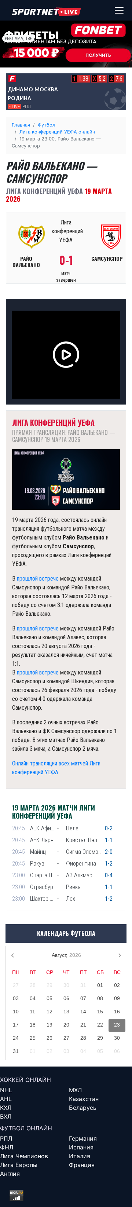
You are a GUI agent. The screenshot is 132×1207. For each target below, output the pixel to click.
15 (100, 1011)
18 (33, 1025)
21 (83, 1025)
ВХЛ (5, 1116)
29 (49, 985)
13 (66, 1011)
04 (33, 998)
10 (16, 1011)
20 (66, 1025)
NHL (6, 1090)
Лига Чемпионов (24, 1156)
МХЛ (75, 1090)
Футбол (46, 125)
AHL (6, 1098)
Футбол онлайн (26, 1128)
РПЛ (6, 1138)
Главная (21, 125)
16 (117, 1011)
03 (16, 998)
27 (16, 985)
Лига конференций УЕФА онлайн (57, 132)
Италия (79, 1156)
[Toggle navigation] (119, 10)
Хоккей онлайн (25, 1079)
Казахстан (84, 1098)
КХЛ (5, 1107)
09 (117, 998)
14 (83, 1011)
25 (33, 1038)
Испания (81, 1147)
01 (100, 985)
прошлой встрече (38, 578)
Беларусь (82, 1107)
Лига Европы (18, 1164)
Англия (10, 1173)
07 (83, 998)
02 (117, 985)
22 (100, 1025)
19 (49, 1025)
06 (66, 998)
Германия (83, 1138)
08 (100, 998)
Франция (82, 1164)
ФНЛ (6, 1147)
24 (16, 1038)
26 (49, 1038)
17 (16, 1025)
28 (33, 985)
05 (49, 998)
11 (32, 1011)
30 (66, 985)
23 (117, 1025)
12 (49, 1011)
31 (83, 985)
